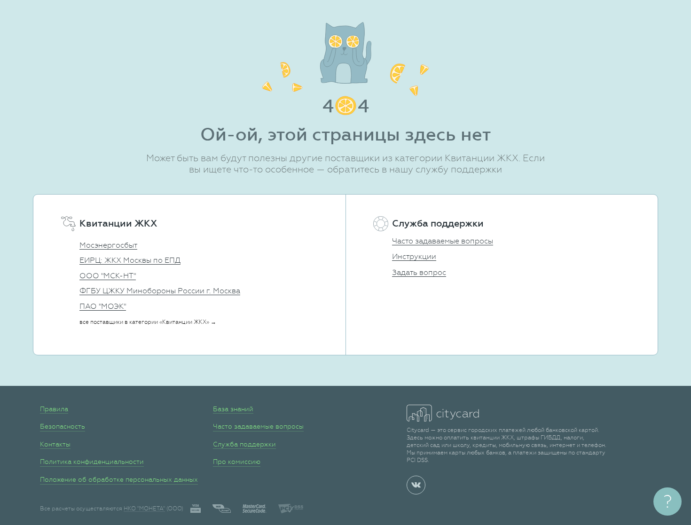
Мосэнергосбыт (108, 245)
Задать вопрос (419, 272)
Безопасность (62, 426)
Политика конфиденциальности (92, 461)
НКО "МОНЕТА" (144, 508)
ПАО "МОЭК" (102, 306)
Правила (54, 409)
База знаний (233, 409)
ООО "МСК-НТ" (107, 275)
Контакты (55, 444)
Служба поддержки (244, 444)
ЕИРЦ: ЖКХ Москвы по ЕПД (130, 260)
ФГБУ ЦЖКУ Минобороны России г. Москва (159, 290)
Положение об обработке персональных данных (119, 479)
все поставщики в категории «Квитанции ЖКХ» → (147, 322)
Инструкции (414, 256)
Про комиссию (236, 461)
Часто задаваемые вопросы (442, 240)
